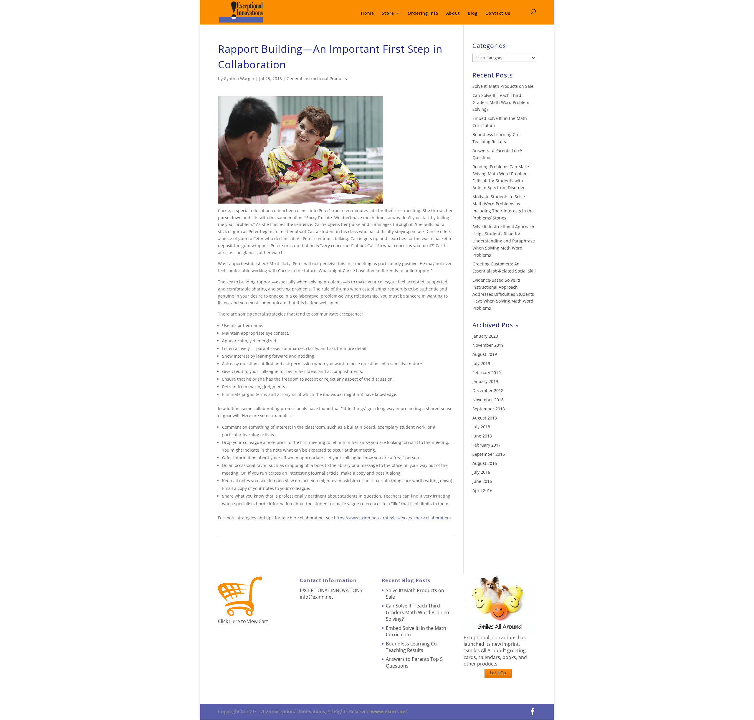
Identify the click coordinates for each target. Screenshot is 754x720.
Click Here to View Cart (243, 621)
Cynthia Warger (239, 78)
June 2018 (482, 436)
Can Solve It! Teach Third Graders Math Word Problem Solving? (500, 102)
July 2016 (481, 472)
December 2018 (487, 390)
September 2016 (488, 454)
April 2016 (482, 490)
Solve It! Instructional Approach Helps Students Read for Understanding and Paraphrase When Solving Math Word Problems (503, 240)
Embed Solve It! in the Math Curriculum (416, 631)
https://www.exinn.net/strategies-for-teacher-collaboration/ (392, 518)
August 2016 (484, 463)
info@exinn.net (316, 597)
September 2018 (488, 409)
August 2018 (484, 418)
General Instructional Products (317, 78)
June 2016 (482, 481)
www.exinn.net (389, 711)
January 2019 (485, 381)
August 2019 (484, 354)
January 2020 (485, 336)
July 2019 (481, 363)
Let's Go (498, 673)
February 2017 (486, 445)
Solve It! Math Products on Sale (502, 86)
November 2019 (488, 345)
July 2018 (481, 427)
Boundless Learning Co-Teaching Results (412, 646)
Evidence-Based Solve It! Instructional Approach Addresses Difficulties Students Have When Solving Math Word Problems (503, 294)
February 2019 (486, 372)
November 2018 (488, 399)
